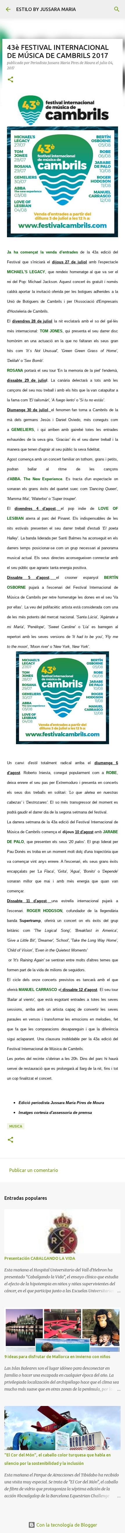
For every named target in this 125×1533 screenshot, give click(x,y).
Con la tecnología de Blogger (66, 1524)
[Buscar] (116, 9)
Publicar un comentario (33, 1170)
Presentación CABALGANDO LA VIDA (39, 1258)
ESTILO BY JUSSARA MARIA (46, 9)
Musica (15, 1126)
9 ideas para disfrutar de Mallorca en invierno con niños (57, 1356)
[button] (10, 80)
